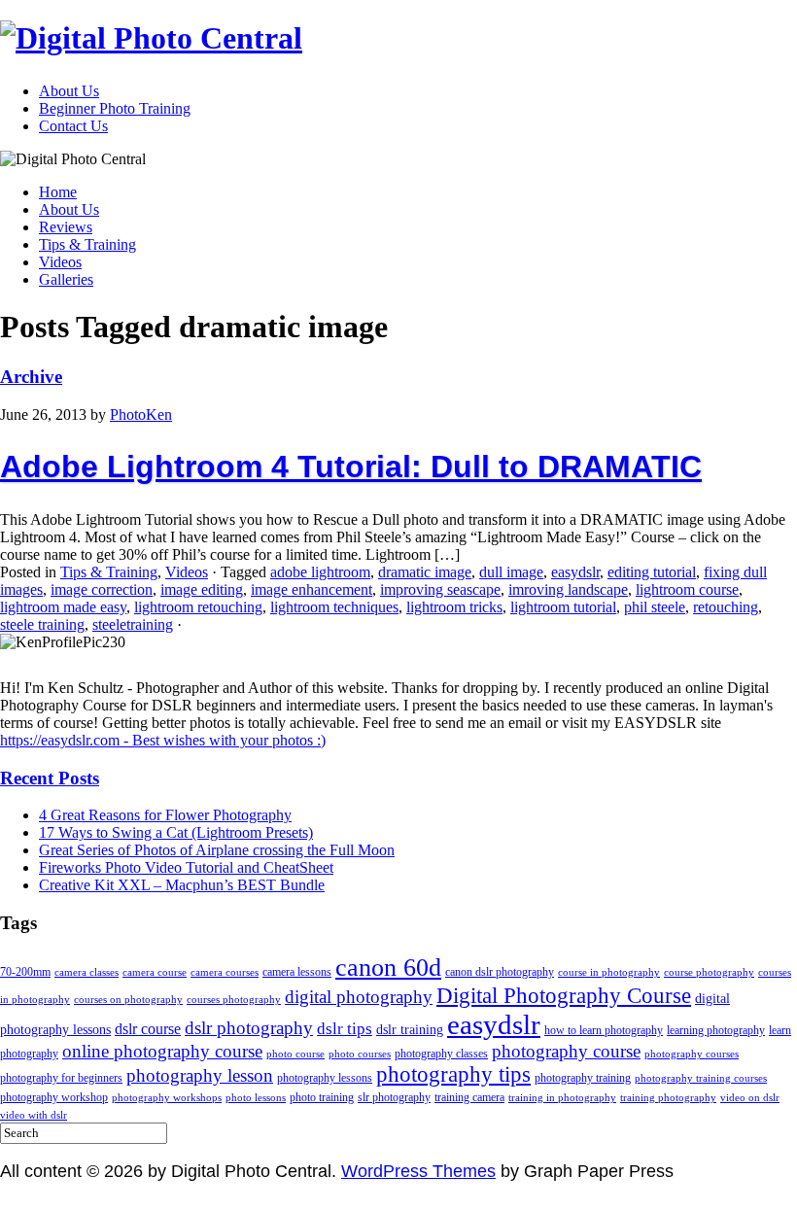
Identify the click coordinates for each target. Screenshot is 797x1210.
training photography (668, 1097)
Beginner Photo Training (115, 108)
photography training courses (701, 1078)
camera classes (86, 972)
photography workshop (54, 1097)
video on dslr (750, 1097)
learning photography (716, 1030)
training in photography (562, 1097)
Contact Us (73, 126)
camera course (154, 972)
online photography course (162, 1051)
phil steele (654, 607)
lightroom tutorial (563, 607)
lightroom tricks (454, 607)
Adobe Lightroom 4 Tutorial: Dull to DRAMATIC (351, 466)
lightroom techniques (334, 607)
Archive (31, 376)
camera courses (225, 972)
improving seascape (440, 589)
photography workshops (167, 1097)
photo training (322, 1097)
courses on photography (128, 999)
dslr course (148, 1029)
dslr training (409, 1029)
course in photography (609, 972)
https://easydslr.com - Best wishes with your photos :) (163, 740)
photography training (583, 1078)
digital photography (359, 996)
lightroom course (687, 589)
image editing (201, 589)
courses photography (234, 999)
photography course (566, 1051)
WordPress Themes (418, 1171)
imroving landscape (568, 589)
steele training (42, 624)
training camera (469, 1097)
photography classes (441, 1053)
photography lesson (199, 1075)
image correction (102, 589)
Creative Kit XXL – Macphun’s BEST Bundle (182, 885)
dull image (511, 572)
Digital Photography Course (563, 995)
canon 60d (388, 967)
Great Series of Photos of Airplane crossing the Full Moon (217, 850)
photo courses (360, 1054)
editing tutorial (651, 572)
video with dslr (33, 1115)
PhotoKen (141, 414)
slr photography (394, 1097)
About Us (69, 91)
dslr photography (249, 1028)
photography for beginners (61, 1078)
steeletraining (132, 624)
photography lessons (324, 1078)
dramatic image (424, 572)
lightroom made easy (63, 607)
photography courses (691, 1054)
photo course (295, 1054)
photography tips (453, 1074)
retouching (725, 607)
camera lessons (296, 972)
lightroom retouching (198, 607)
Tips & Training (87, 244)
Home (58, 192)
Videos (60, 262)
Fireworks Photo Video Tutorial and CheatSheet (186, 867)
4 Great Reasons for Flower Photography (165, 815)
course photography (709, 972)
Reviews (65, 227)
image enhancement (311, 589)
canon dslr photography (499, 972)
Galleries (66, 279)
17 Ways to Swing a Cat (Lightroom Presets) (176, 832)
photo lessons (255, 1097)
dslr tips (344, 1029)
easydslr (575, 572)
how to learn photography (603, 1030)
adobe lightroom (320, 572)
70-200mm (25, 972)
